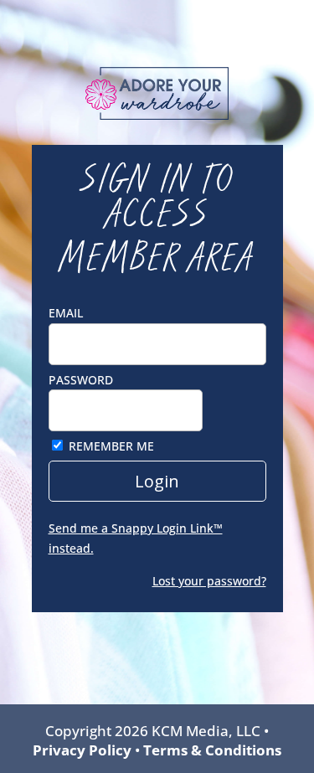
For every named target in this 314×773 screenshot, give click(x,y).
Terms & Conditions (212, 750)
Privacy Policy (82, 750)
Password (81, 380)
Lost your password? (209, 581)
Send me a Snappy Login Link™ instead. (136, 538)
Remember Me (111, 446)
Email (66, 313)
